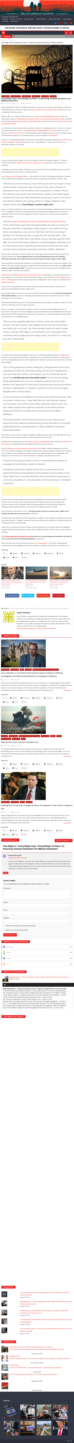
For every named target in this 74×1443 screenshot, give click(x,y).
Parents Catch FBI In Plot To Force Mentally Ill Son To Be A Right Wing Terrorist (35, 1368)
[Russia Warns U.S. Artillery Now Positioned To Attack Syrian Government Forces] (61, 573)
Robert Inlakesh (6, 739)
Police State (45, 96)
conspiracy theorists (31, 608)
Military (53, 736)
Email (5, 910)
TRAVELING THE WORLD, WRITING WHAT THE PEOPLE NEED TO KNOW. (37, 28)
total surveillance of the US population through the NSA (39, 221)
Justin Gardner (18, 103)
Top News (53, 96)
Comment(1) (28, 103)
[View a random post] (71, 33)
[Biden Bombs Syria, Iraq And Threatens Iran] (37, 720)
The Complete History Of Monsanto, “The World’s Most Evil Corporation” (34, 1374)
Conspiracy (5, 96)
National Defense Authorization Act (29, 275)
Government (36, 96)
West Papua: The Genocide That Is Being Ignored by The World (31, 1347)
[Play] (5, 985)
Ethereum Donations (55, 19)
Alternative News (13, 608)
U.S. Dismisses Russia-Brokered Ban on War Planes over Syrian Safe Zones (36, 582)
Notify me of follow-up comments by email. (21, 926)
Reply (5, 873)
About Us (5, 19)
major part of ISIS (14, 133)
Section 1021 (5, 275)
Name (5, 902)
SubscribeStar (67, 19)
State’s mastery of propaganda (39, 442)
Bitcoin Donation (29, 19)
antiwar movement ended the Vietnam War (23, 448)
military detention (63, 608)
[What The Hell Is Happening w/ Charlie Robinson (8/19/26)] (60, 1428)
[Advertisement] (30, 152)
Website (6, 918)
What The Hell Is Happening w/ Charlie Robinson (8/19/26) (34, 36)
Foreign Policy (26, 96)
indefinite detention (8, 282)
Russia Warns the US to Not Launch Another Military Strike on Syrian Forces (12, 582)
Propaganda (5, 802)
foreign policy (64, 355)
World (23, 739)
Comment (7, 888)
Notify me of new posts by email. (17, 930)
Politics (59, 736)
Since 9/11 (63, 140)
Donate (20, 19)
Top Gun (21, 456)
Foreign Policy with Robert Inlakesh (29, 736)
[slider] (6, 1004)
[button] (66, 33)
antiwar (21, 608)
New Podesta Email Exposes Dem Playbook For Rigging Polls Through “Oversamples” (11, 840)
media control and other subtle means (29, 163)
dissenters (41, 608)
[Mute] (5, 1000)
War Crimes (16, 739)
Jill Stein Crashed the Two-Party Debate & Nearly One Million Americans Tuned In (64, 841)
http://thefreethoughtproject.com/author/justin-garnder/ (36, 628)
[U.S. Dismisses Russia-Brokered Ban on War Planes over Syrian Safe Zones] (37, 573)
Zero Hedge (16, 812)
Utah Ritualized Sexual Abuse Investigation (45, 669)
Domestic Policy (15, 96)
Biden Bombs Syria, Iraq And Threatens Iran (19, 742)
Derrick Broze (5, 669)
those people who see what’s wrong (17, 536)
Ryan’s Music (14, 21)
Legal (22, 669)
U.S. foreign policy (41, 543)
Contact (12, 19)
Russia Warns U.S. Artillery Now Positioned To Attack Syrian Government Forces (59, 582)
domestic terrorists (51, 608)
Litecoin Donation (41, 19)
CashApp (5, 21)
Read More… (68, 690)
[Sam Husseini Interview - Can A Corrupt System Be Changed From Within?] (27, 1428)
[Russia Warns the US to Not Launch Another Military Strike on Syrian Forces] (12, 573)
